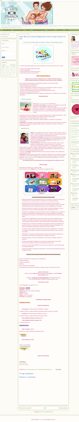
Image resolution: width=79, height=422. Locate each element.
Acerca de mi (51, 30)
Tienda (66, 30)
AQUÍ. (47, 274)
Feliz (6, 68)
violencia (10, 75)
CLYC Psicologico (75, 198)
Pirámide (14, 69)
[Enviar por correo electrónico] (56, 369)
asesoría (60, 157)
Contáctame (60, 30)
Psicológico (12, 70)
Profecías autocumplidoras (6, 70)
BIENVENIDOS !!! (75, 199)
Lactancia (9, 68)
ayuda (7, 73)
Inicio (44, 408)
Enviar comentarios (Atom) (47, 411)
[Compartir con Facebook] (59, 369)
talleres (35, 157)
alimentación (3, 72)
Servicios (28, 30)
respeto (7, 67)
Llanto (12, 68)
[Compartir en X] (58, 369)
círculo (14, 73)
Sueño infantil (10, 71)
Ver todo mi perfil (74, 48)
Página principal (7, 30)
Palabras (7, 69)
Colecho (3, 66)
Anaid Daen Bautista (26, 99)
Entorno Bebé (74, 193)
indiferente (9, 74)
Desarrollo (14, 67)
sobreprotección (7, 75)
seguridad (3, 75)
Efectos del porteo (75, 189)
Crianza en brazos (74, 139)
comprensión (10, 73)
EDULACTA (61, 140)
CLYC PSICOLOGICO (44, 103)
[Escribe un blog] (57, 369)
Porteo (8, 66)
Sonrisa (6, 71)
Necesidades (3, 69)
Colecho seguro (73, 144)
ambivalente (7, 72)
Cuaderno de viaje (75, 170)
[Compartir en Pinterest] (60, 369)
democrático (3, 74)
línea (37, 285)
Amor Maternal (75, 164)
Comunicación (13, 66)
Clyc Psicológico (23, 363)
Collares (10, 67)
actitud (14, 71)
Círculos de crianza (28, 157)
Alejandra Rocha (25, 128)
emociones (12, 65)
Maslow (14, 68)
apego (10, 72)
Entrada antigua (63, 408)
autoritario (3, 73)
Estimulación (3, 68)
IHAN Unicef (42, 141)
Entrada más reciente (25, 408)
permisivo (13, 74)
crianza (4, 65)
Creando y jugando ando (39, 30)
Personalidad (10, 69)
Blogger (53, 419)
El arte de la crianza (18, 30)
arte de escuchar (13, 72)
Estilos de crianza (74, 128)
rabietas (3, 67)
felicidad (6, 74)
